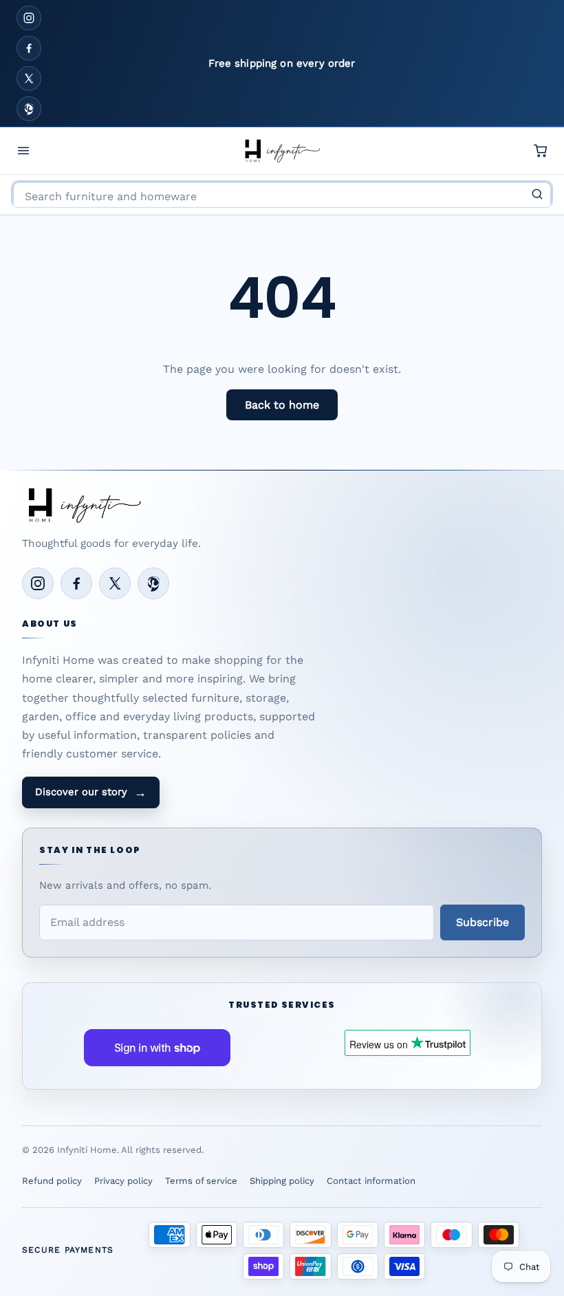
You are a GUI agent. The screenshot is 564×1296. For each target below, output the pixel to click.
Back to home (282, 404)
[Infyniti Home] (282, 150)
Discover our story (91, 792)
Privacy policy (123, 1181)
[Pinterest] (29, 108)
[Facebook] (29, 48)
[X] (29, 78)
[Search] (537, 194)
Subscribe (482, 922)
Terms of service (201, 1181)
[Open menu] (23, 150)
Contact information (371, 1181)
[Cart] (540, 150)
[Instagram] (29, 18)
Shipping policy (282, 1181)
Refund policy (52, 1181)
